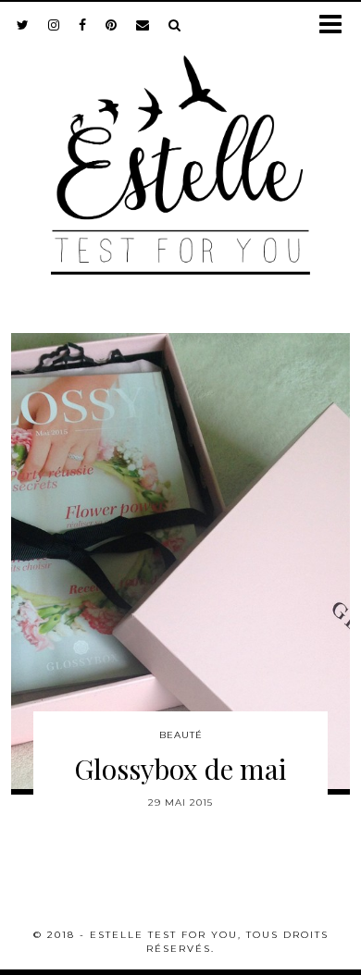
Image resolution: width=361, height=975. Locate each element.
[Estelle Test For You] (180, 153)
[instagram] (54, 25)
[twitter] (23, 25)
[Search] (174, 25)
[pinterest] (112, 25)
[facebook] (83, 25)
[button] (336, 25)
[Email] (143, 25)
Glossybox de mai (180, 768)
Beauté (181, 735)
